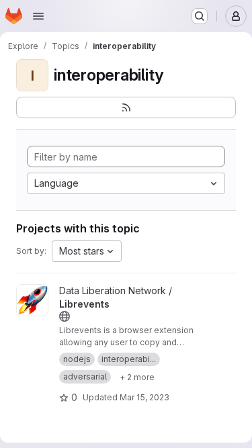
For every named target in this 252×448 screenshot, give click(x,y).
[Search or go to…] (200, 16)
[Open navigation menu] (38, 16)
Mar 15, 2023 (144, 397)
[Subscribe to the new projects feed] (126, 107)
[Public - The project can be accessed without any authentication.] (64, 316)
